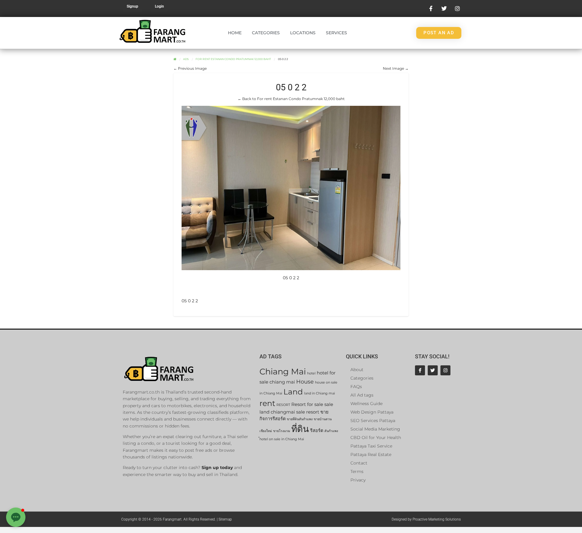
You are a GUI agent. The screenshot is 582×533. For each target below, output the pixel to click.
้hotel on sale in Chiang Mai (281, 439)
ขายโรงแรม (281, 431)
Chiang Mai (282, 372)
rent (267, 403)
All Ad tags (361, 395)
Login (159, 6)
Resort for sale (307, 404)
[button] (15, 517)
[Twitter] (433, 370)
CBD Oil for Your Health (375, 437)
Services (336, 32)
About (356, 369)
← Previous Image (190, 68)
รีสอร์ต (316, 430)
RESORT (283, 405)
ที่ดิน (300, 429)
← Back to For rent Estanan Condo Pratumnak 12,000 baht (291, 98)
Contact (358, 463)
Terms (356, 471)
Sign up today (217, 467)
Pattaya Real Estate (370, 454)
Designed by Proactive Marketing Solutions (426, 519)
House (305, 381)
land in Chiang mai (319, 393)
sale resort (307, 412)
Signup (132, 6)
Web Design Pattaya (371, 412)
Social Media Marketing (375, 429)
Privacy (358, 480)
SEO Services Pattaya (372, 420)
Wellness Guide (366, 403)
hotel (311, 373)
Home (235, 32)
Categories (266, 32)
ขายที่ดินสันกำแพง (300, 419)
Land (293, 391)
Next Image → (396, 68)
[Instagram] (445, 370)
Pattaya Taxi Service (371, 446)
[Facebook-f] (420, 370)
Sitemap (225, 519)
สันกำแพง (331, 431)
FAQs (356, 386)
